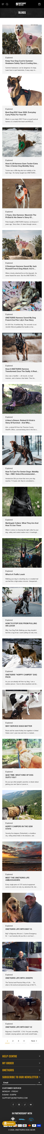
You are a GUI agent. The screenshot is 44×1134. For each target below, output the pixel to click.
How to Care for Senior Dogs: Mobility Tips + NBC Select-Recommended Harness (22, 473)
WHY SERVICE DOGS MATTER (18, 726)
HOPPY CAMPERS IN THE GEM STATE (18, 827)
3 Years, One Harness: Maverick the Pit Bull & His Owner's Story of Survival (20, 216)
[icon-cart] (39, 4)
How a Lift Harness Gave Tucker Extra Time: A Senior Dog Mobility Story (21, 165)
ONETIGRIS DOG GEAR (25, 1130)
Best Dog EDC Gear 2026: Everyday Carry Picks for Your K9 (20, 113)
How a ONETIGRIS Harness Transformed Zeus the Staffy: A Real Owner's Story (21, 370)
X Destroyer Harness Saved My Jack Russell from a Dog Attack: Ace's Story (21, 267)
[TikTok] (24, 1104)
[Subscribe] (39, 1082)
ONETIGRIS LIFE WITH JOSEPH (19, 978)
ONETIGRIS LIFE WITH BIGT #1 (18, 929)
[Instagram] (19, 1104)
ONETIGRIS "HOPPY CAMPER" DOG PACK (21, 676)
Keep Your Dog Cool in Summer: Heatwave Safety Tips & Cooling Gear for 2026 (21, 62)
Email (5, 1082)
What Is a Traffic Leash (15, 574)
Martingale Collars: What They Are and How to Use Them (21, 524)
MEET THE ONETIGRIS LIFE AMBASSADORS (17, 879)
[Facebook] (13, 1104)
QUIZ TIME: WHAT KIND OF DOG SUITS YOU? (19, 776)
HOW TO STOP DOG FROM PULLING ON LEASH (21, 624)
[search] (7, 4)
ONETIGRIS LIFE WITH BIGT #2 (18, 1027)
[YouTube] (30, 1104)
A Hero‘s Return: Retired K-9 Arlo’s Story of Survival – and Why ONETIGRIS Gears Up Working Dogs (21, 421)
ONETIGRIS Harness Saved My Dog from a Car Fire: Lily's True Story (20, 319)
